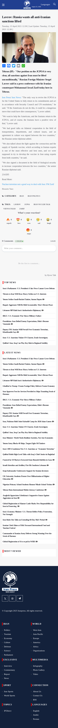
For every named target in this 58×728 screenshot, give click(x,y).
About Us (37, 691)
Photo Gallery (39, 670)
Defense (7, 647)
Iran (22, 196)
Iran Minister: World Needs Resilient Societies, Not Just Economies (28, 438)
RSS (35, 700)
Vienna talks (9, 209)
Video (35, 674)
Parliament (8, 655)
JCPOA (27, 204)
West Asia (37, 630)
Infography (37, 666)
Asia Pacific (38, 634)
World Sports (9, 695)
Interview (8, 666)
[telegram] (20, 598)
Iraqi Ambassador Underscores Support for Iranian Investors (25, 471)
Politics (7, 630)
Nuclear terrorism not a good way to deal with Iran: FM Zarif (28, 184)
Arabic (36, 715)
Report (7, 674)
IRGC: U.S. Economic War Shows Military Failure (22, 316)
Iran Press (6, 97)
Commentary (9, 670)
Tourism (7, 634)
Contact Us (37, 695)
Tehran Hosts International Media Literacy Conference (23, 490)
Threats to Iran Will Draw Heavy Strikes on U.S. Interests (24, 294)
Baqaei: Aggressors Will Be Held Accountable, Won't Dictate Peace (28, 305)
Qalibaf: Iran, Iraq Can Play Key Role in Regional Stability (25, 343)
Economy (8, 638)
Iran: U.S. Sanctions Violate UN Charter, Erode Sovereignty (25, 338)
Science (7, 651)
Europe (36, 638)
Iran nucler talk (42, 204)
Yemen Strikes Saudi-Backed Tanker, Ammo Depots (22, 299)
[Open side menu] (3, 5)
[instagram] (12, 598)
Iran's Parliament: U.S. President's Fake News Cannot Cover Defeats (29, 288)
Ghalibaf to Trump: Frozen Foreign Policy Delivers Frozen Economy (29, 386)
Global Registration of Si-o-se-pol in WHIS (19, 542)
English (36, 711)
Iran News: (16, 97)
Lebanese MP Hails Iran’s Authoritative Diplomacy (22, 310)
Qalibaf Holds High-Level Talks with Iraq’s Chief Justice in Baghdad (29, 454)
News (6, 678)
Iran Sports (8, 691)
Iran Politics (34, 196)
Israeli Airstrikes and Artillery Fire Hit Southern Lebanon (24, 465)
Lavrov (17, 204)
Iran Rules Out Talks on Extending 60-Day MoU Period (24, 520)
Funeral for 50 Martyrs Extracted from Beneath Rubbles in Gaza (27, 460)
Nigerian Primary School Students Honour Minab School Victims (27, 485)
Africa (35, 647)
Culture (7, 642)
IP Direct (7, 711)
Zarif (22, 209)
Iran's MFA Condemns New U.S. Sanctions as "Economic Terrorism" (29, 449)
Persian (36, 719)
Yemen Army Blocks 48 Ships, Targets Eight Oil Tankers (24, 443)
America (36, 642)
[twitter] (5, 598)
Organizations (39, 651)
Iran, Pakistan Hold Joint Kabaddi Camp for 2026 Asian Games (27, 422)
